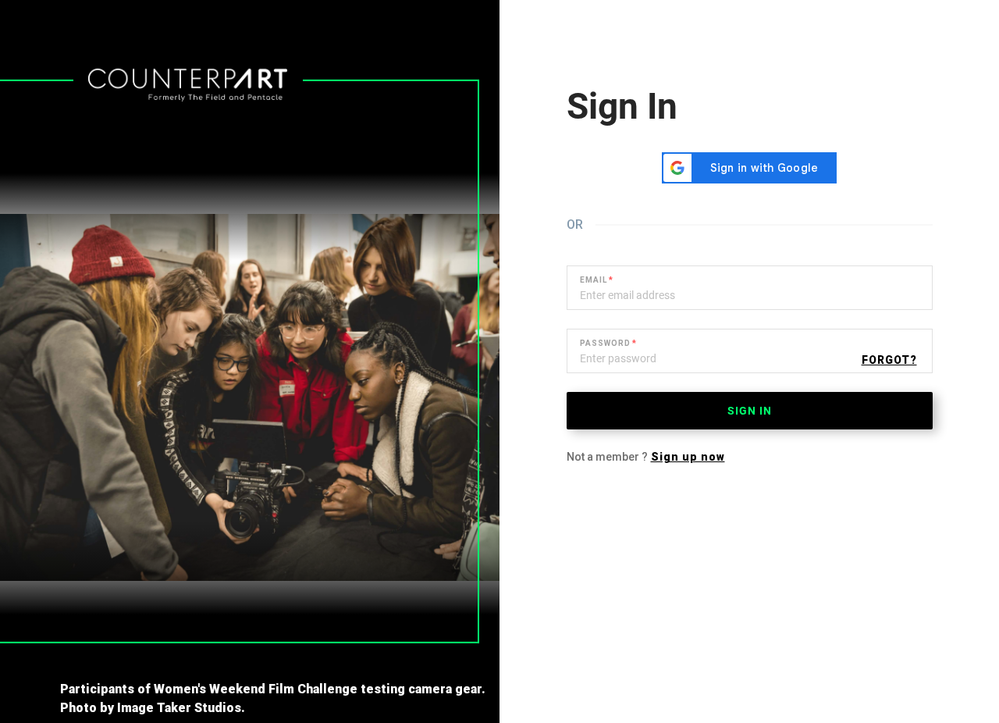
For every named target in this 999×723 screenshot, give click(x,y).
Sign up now (688, 457)
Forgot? (889, 360)
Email (593, 280)
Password (605, 343)
